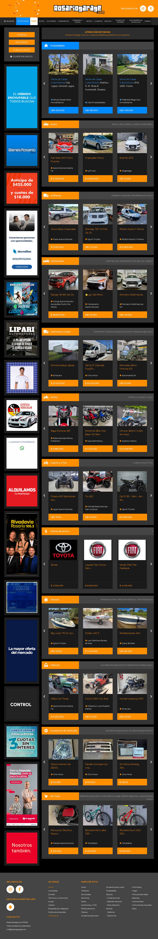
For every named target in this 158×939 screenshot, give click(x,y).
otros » (149, 799)
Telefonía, (85, 796)
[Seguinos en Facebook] (151, 9)
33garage (92, 170)
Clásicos (84, 912)
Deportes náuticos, (127, 599)
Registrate (22, 42)
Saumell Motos (60, 441)
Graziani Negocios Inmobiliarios (130, 101)
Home (50, 887)
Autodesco (127, 170)
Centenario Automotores (58, 305)
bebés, (125, 796)
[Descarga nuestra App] (10, 907)
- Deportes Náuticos (114, 901)
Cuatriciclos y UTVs (89, 905)
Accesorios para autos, (117, 730)
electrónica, (96, 796)
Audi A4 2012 (92, 158)
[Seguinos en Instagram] (143, 8)
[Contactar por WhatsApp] (21, 150)
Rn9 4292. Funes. (60, 83)
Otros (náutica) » (145, 599)
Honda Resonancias (131, 441)
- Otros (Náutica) (112, 905)
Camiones (85, 898)
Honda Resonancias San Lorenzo (62, 507)
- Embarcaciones (113, 898)
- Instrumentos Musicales (141, 905)
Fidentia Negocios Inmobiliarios (61, 101)
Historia (51, 905)
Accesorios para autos (89, 916)
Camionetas (86, 894)
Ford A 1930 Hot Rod (62, 698)
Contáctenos (53, 916)
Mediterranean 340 (95, 633)
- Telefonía (110, 912)
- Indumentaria (137, 901)
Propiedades (111, 891)
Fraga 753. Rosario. (95, 83)
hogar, (117, 796)
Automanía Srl (94, 375)
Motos (83, 901)
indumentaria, (146, 796)
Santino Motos (94, 441)
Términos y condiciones (58, 898)
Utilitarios (85, 891)
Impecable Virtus (60, 158)
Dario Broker (94, 643)
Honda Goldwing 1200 (97, 698)
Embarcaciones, (109, 599)
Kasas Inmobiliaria (96, 102)
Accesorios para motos (140, 730)
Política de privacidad (57, 912)
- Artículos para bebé (139, 894)
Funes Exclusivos (129, 709)
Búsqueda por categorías (58, 909)
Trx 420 (55, 496)
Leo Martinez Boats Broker (62, 641)
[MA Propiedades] (21, 848)
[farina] (21, 650)
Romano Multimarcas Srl (97, 305)
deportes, (134, 796)
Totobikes (58, 843)
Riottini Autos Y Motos (97, 229)
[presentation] (44, 83)
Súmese (51, 894)
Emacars (91, 709)
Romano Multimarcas (97, 294)
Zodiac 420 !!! (58, 633)
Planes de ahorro (88, 909)
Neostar (125, 307)
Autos (83, 887)
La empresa (53, 891)
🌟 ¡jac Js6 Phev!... (60, 294)
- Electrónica (111, 916)
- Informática (136, 887)
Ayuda (51, 901)
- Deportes (135, 898)
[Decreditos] (21, 242)
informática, (108, 796)
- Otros (133, 909)
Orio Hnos (126, 239)
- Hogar (134, 891)
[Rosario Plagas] (21, 703)
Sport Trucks (59, 239)
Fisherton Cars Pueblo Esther (63, 707)
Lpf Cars (57, 170)
